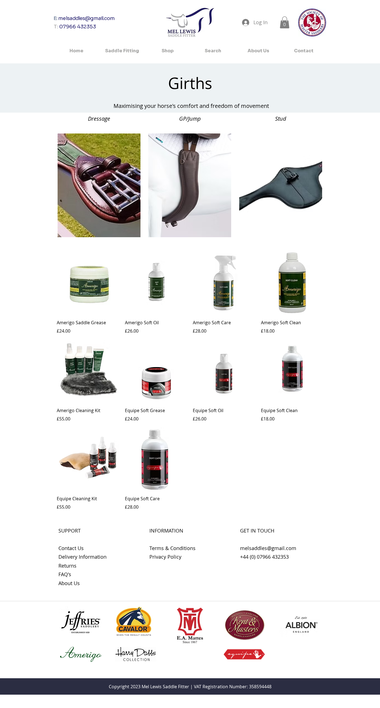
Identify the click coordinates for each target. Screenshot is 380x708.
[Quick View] (88, 283)
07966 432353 (77, 27)
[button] (285, 22)
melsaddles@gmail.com (86, 18)
